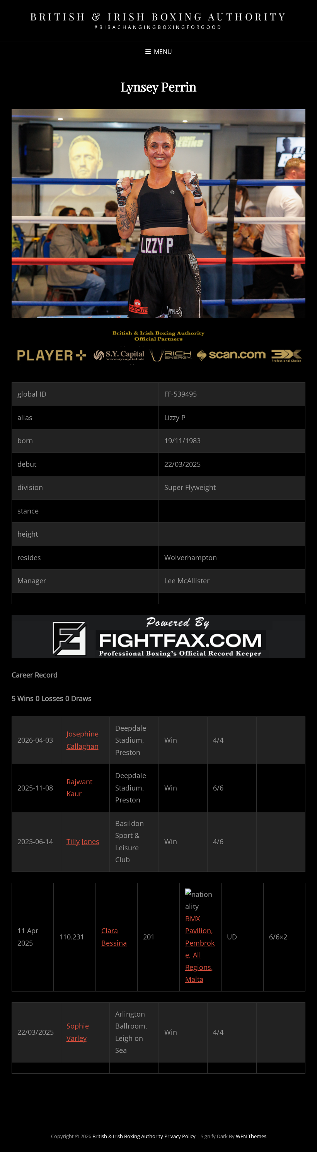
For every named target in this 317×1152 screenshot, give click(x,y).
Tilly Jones (82, 841)
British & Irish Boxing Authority (158, 16)
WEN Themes (251, 1136)
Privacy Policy (180, 1136)
